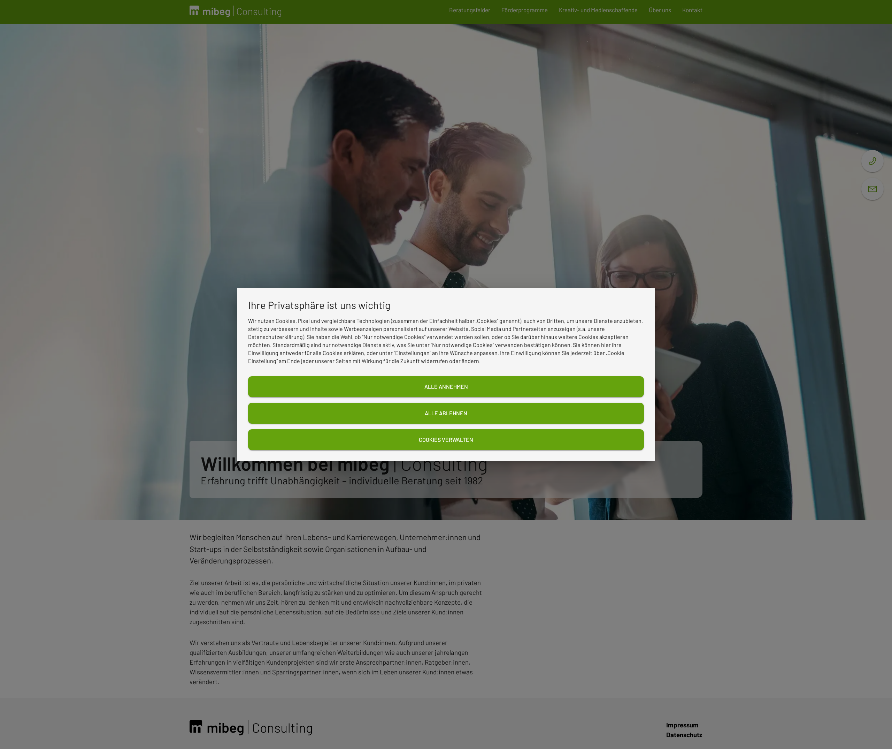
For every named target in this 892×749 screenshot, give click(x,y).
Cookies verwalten (446, 439)
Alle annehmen (446, 386)
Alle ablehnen (446, 413)
